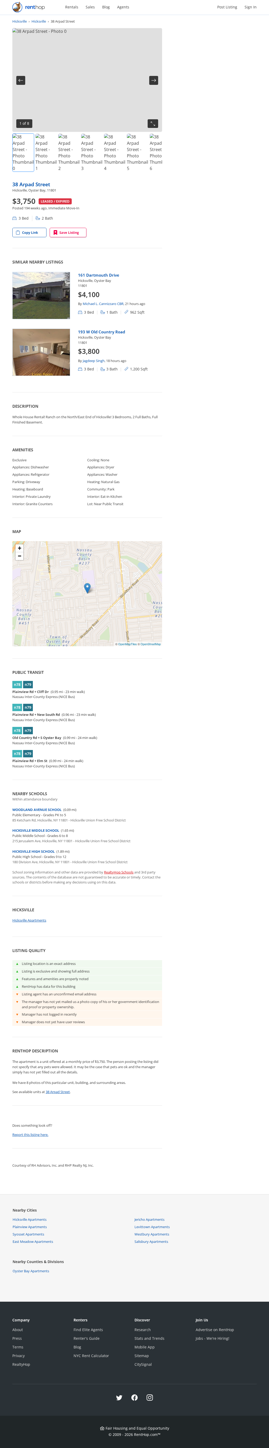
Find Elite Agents (88, 1329)
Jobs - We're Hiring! (212, 1338)
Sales (90, 6)
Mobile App (144, 1346)
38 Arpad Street (31, 184)
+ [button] (19, 548)
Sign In (251, 6)
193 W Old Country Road (101, 331)
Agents (123, 6)
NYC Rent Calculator (91, 1355)
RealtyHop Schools (118, 872)
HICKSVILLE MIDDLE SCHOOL (35, 830)
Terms (17, 1346)
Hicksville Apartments (29, 920)
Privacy (18, 1355)
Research (142, 1329)
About (17, 1329)
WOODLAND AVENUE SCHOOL (36, 809)
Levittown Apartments (152, 1226)
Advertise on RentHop (215, 1329)
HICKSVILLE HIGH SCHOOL (33, 851)
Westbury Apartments (151, 1234)
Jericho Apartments (149, 1219)
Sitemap (141, 1355)
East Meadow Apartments (33, 1241)
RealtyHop (21, 1364)
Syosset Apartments (28, 1234)
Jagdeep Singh (94, 360)
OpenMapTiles (127, 644)
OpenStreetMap (151, 644)
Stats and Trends (149, 1338)
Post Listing (227, 6)
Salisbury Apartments (151, 1241)
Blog (106, 6)
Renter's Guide (87, 1338)
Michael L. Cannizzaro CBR (103, 303)
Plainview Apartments (30, 1226)
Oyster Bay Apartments (31, 1271)
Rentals (71, 6)
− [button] (19, 556)
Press (17, 1338)
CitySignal (143, 1364)
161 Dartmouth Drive (98, 275)
